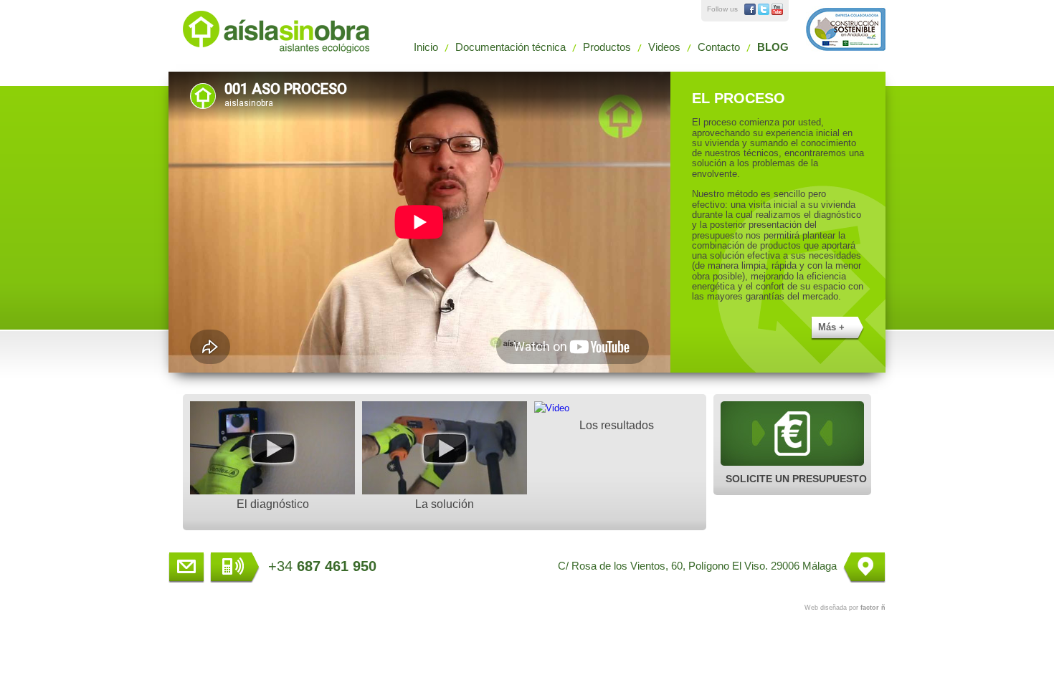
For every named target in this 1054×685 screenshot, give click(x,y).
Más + (831, 327)
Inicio (426, 47)
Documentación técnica (510, 47)
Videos (664, 47)
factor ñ (873, 607)
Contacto (719, 47)
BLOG (773, 47)
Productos (607, 47)
